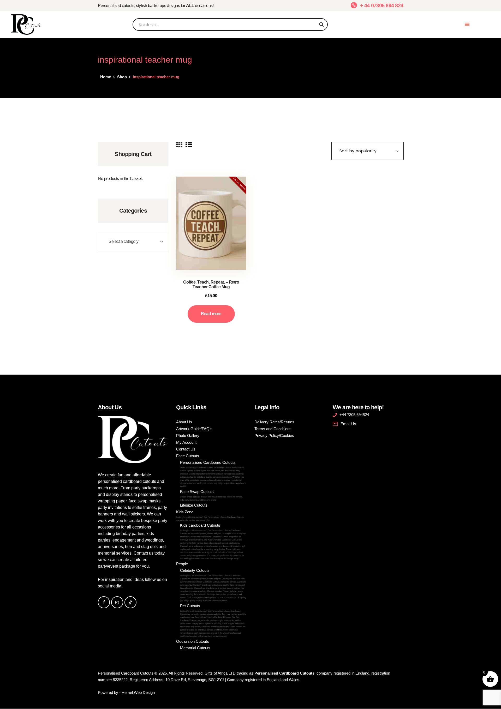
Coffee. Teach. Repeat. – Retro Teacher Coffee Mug (211, 284)
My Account (186, 442)
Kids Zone (210, 515)
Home (105, 77)
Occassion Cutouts (192, 641)
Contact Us (185, 449)
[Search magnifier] (321, 24)
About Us (184, 422)
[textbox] (133, 241)
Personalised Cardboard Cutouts (213, 474)
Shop (122, 77)
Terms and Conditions (272, 428)
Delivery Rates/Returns (274, 422)
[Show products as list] (189, 145)
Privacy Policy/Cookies (274, 435)
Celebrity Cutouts (213, 585)
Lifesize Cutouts (193, 505)
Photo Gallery (187, 435)
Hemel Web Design (138, 692)
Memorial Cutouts (195, 648)
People (182, 564)
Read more (211, 313)
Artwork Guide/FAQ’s (194, 428)
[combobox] (133, 241)
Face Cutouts (187, 456)
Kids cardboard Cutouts (213, 541)
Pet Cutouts (213, 620)
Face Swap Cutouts (211, 495)
